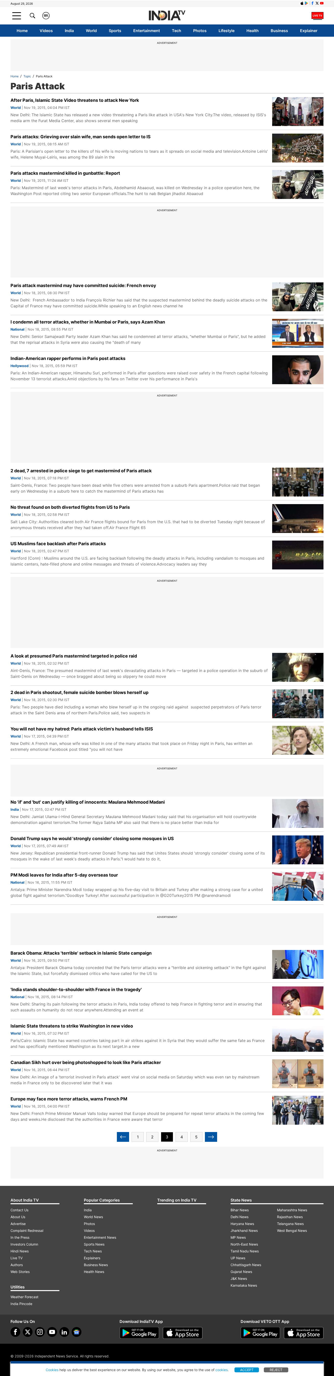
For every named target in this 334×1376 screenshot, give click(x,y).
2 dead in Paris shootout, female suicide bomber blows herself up (79, 692)
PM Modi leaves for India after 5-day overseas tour (64, 875)
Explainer (308, 30)
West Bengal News (292, 1230)
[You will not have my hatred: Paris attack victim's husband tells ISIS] (297, 740)
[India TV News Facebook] (312, 3)
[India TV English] (167, 16)
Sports (115, 30)
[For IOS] (303, 1333)
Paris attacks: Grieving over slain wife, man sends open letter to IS (81, 136)
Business (279, 30)
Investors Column (24, 1244)
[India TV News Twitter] (317, 3)
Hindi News (20, 1251)
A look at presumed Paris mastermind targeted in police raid (74, 656)
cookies (221, 1370)
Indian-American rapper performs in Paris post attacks (68, 358)
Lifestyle (226, 30)
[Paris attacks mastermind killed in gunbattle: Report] (297, 184)
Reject (276, 1370)
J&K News (239, 1278)
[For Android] (260, 1333)
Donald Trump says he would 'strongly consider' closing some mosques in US (92, 838)
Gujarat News (241, 1272)
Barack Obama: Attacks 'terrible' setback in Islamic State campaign (81, 953)
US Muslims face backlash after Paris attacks (58, 543)
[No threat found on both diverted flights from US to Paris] (297, 518)
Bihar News (240, 1210)
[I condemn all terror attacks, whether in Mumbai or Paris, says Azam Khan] (297, 333)
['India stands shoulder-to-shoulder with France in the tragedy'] (297, 1000)
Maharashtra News (292, 1210)
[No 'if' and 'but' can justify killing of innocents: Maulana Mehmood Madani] (297, 813)
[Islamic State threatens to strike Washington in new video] (297, 1037)
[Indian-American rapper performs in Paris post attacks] (297, 369)
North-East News (244, 1244)
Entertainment (146, 30)
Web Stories (20, 1272)
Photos (200, 30)
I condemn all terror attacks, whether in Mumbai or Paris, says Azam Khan (88, 321)
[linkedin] (64, 1332)
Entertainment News (100, 1237)
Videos (46, 30)
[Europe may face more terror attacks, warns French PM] (297, 1110)
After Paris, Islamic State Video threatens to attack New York (75, 100)
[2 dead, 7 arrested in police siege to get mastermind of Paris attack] (297, 482)
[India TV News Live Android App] (139, 1333)
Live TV (16, 1258)
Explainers (92, 1258)
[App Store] (182, 1333)
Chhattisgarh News (246, 1265)
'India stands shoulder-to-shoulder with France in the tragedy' (76, 989)
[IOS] (302, 3)
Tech (176, 30)
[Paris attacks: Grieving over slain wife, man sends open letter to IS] (297, 148)
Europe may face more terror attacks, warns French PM (69, 1098)
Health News (94, 1272)
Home (22, 30)
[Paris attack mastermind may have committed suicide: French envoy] (297, 296)
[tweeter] (28, 1332)
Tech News (93, 1251)
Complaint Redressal (27, 1230)
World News (93, 1217)
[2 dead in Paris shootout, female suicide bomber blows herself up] (297, 703)
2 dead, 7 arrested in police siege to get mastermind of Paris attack (81, 470)
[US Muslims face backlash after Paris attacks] (297, 555)
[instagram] (40, 1332)
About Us (18, 1217)
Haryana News (242, 1224)
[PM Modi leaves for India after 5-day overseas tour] (297, 886)
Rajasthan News (290, 1217)
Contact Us (19, 1210)
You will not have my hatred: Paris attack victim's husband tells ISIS (82, 728)
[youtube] (52, 1332)
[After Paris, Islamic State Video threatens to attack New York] (297, 111)
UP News (238, 1258)
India (69, 30)
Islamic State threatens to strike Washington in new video (72, 1026)
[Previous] (123, 1137)
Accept (247, 1370)
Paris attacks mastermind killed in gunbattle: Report (65, 173)
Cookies (52, 1370)
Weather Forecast (24, 1297)
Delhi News (239, 1217)
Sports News (94, 1244)
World (91, 30)
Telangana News (290, 1224)
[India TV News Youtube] (321, 3)
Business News (96, 1265)
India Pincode (21, 1304)
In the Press (20, 1237)
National (17, 329)
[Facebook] (15, 1332)
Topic (27, 76)
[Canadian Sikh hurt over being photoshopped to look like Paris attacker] (297, 1073)
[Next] (211, 1137)
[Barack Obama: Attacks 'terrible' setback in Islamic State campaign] (297, 964)
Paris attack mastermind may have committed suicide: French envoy (83, 285)
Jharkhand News (244, 1230)
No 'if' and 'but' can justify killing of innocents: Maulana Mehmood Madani (88, 802)
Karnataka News (244, 1285)
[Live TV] (317, 15)
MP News (238, 1237)
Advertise (18, 1224)
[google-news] (76, 1332)
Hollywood (20, 366)
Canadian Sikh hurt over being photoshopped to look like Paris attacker (86, 1062)
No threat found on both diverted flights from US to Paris (70, 507)
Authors (17, 1265)
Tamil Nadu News (245, 1251)
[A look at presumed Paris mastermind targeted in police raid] (297, 667)
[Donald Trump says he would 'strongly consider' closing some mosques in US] (297, 849)
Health (252, 30)
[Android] (306, 3)
